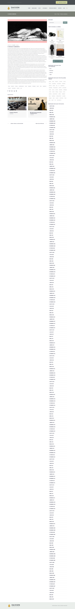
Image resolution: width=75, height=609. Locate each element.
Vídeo (50, 74)
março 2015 (51, 392)
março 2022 (51, 211)
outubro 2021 (52, 222)
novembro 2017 (52, 323)
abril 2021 (51, 235)
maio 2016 (51, 362)
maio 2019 (51, 284)
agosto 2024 (51, 155)
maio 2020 (51, 258)
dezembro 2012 (52, 450)
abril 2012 (51, 467)
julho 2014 (51, 409)
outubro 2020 (52, 248)
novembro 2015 (52, 375)
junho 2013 (51, 437)
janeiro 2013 (51, 448)
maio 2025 (51, 136)
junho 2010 (51, 515)
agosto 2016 (51, 355)
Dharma (50, 85)
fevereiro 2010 (52, 523)
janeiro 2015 (51, 396)
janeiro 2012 (51, 474)
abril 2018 (51, 312)
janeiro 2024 (51, 166)
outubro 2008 (52, 558)
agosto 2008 (51, 562)
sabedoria (44, 86)
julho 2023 (51, 177)
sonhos (18, 88)
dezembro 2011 (52, 476)
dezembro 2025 (52, 121)
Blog (58, 14)
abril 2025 (51, 138)
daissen (17, 45)
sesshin (9, 88)
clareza (16, 86)
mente (50, 91)
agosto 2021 (51, 226)
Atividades (45, 8)
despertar (29, 86)
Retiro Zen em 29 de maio (40, 123)
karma (53, 89)
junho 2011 (51, 489)
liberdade (60, 89)
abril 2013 (51, 441)
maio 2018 (51, 310)
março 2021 (51, 237)
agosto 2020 (51, 252)
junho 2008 (51, 566)
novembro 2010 (52, 504)
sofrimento (14, 88)
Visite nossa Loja (58, 61)
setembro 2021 (52, 224)
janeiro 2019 (51, 293)
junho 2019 (51, 282)
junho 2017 (51, 334)
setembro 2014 (52, 405)
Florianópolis (55, 87)
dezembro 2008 (52, 553)
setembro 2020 (52, 250)
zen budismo (59, 100)
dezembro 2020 (52, 243)
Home (29, 8)
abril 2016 (51, 364)
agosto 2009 (51, 536)
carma (64, 81)
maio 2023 (51, 181)
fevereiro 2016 (52, 368)
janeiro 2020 (51, 267)
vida (49, 100)
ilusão (38, 86)
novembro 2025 (52, 123)
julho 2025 (51, 131)
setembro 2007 (52, 586)
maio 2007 (51, 594)
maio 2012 (51, 465)
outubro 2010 (52, 506)
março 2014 (51, 418)
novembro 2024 (52, 149)
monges (60, 91)
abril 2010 (51, 519)
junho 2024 (51, 159)
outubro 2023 (52, 170)
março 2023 (51, 185)
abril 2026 (51, 112)
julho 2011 (51, 487)
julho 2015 (51, 383)
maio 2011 (51, 491)
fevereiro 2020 (52, 265)
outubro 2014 (52, 403)
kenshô (57, 89)
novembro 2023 (52, 168)
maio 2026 (51, 110)
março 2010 (51, 521)
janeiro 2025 (51, 144)
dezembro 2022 (52, 192)
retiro (41, 86)
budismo (12, 86)
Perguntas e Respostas (14, 112)
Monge (57, 91)
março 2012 (51, 469)
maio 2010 (51, 517)
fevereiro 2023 (52, 187)
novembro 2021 (52, 220)
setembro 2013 (52, 431)
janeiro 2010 (51, 525)
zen (21, 88)
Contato (60, 8)
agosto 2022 (51, 200)
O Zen (39, 8)
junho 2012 (51, 463)
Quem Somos (34, 8)
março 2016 (51, 366)
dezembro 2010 (52, 502)
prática (60, 93)
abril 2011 (51, 493)
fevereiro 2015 (52, 394)
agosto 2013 (51, 433)
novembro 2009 (52, 530)
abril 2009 (51, 545)
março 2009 (51, 547)
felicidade (34, 86)
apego (50, 81)
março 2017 (51, 340)
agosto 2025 (51, 129)
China (50, 83)
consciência (59, 83)
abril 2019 (51, 286)
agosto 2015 (51, 381)
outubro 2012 (52, 454)
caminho (60, 81)
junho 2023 (51, 179)
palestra (50, 93)
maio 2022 (51, 207)
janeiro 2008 (51, 577)
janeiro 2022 (51, 215)
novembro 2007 (52, 581)
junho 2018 (51, 308)
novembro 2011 (52, 478)
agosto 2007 (51, 588)
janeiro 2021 (51, 241)
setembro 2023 (52, 172)
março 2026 (51, 114)
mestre (53, 91)
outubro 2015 (52, 377)
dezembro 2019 (52, 269)
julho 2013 (51, 435)
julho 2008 (51, 564)
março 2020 (51, 263)
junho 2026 (51, 108)
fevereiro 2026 (52, 116)
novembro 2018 (52, 297)
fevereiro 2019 (52, 291)
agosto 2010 (51, 510)
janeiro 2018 (51, 319)
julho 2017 (51, 332)
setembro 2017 (52, 327)
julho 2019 (51, 280)
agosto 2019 (51, 278)
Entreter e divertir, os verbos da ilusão (17, 123)
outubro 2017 (52, 325)
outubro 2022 (52, 196)
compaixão (54, 83)
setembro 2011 (52, 482)
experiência (62, 85)
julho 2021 (51, 228)
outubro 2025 (52, 125)
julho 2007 (51, 590)
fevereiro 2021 (52, 239)
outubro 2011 (52, 480)
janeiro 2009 (51, 551)
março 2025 (51, 140)
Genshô (60, 87)
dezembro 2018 (52, 295)
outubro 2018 (52, 299)
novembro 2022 (52, 194)
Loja (64, 8)
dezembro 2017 (52, 321)
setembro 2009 (52, 534)
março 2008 (51, 573)
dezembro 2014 (52, 398)
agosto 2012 (51, 459)
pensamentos (55, 93)
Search (65, 22)
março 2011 (51, 495)
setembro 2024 (52, 153)
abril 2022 (51, 209)
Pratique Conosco (53, 8)
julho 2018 (51, 306)
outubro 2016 (52, 351)
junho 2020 (51, 256)
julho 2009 (51, 538)
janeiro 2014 (51, 422)
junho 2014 (51, 411)
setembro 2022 (52, 198)
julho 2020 (51, 254)
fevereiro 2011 (52, 497)
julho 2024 (51, 157)
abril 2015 (51, 390)
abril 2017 (51, 338)
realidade (63, 93)
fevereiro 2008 (52, 575)
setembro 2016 (52, 353)
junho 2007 (51, 592)
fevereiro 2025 (52, 142)
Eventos (51, 72)
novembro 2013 (52, 426)
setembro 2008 (52, 560)
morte (64, 91)
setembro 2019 (52, 276)
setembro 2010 (52, 508)
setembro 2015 (52, 379)
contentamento (21, 86)
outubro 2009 (52, 532)
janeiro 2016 (51, 370)
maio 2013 (51, 439)
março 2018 (51, 314)
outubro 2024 (52, 151)
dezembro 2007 (52, 579)
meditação (65, 89)
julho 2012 (51, 461)
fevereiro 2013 (52, 446)
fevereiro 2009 (52, 549)
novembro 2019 (52, 271)
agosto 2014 (51, 407)
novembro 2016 (52, 349)
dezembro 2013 (52, 424)
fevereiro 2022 (52, 213)
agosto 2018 (51, 304)
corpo (26, 86)
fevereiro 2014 (52, 420)
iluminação (64, 87)
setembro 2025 (52, 127)
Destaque (51, 70)
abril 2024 (51, 164)
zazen (52, 100)
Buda (9, 86)
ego (56, 85)
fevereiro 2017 (52, 342)
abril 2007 (51, 596)
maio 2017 (51, 336)
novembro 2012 (52, 452)
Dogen (54, 85)
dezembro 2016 (52, 347)
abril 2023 (51, 183)
